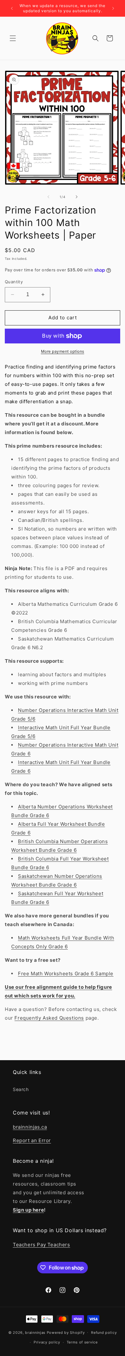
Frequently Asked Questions (49, 1018)
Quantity (14, 281)
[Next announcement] (113, 8)
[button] (13, 38)
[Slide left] (48, 197)
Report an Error (32, 1140)
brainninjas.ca (30, 1127)
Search (21, 1089)
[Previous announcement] (12, 8)
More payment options (62, 351)
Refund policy (104, 1332)
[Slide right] (77, 197)
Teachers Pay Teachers (41, 1245)
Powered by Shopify (66, 1332)
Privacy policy (47, 1342)
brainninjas (35, 1332)
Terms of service (82, 1342)
